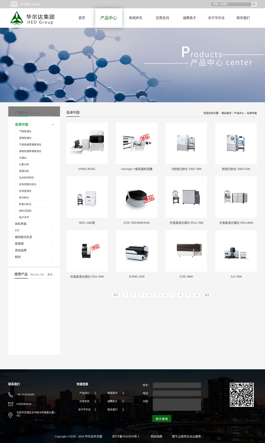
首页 (81, 18)
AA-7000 (236, 276)
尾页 (207, 295)
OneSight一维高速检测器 (136, 169)
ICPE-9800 (186, 276)
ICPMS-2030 (137, 276)
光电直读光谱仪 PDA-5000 (87, 276)
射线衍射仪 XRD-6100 (236, 169)
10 (197, 295)
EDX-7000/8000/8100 (137, 222)
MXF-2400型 (87, 222)
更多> (50, 274)
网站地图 (155, 436)
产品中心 (239, 113)
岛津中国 (252, 113)
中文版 (25, 4)
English (36, 4)
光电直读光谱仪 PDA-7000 (186, 222)
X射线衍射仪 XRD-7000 (186, 169)
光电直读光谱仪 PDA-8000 (236, 222)
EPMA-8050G (86, 169)
